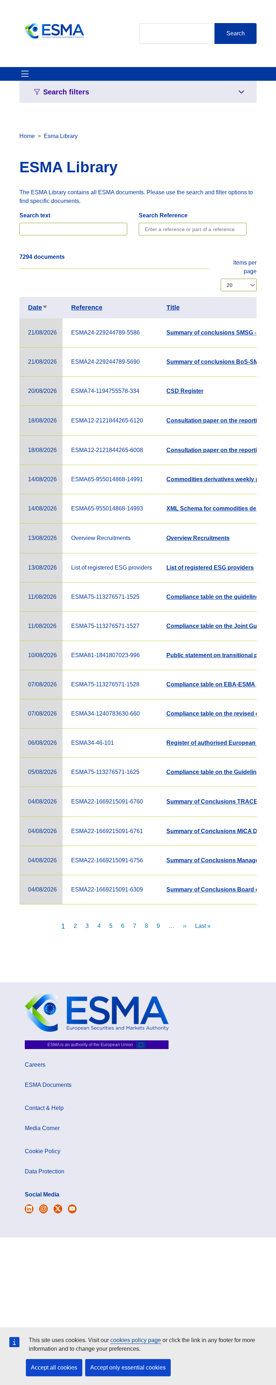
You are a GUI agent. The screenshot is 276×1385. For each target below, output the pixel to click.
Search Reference (163, 215)
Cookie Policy (42, 1151)
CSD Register (184, 391)
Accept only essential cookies (128, 1367)
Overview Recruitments (198, 538)
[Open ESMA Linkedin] (58, 1208)
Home (27, 136)
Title (173, 307)
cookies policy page (135, 1340)
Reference (86, 307)
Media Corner (42, 1128)
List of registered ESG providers (210, 568)
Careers (35, 1065)
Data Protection (44, 1171)
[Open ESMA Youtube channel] (72, 1208)
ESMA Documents (48, 1085)
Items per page (245, 267)
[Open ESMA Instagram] (43, 1208)
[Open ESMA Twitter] (29, 1208)
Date (38, 307)
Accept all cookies (54, 1367)
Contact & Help (44, 1108)
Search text (34, 215)
